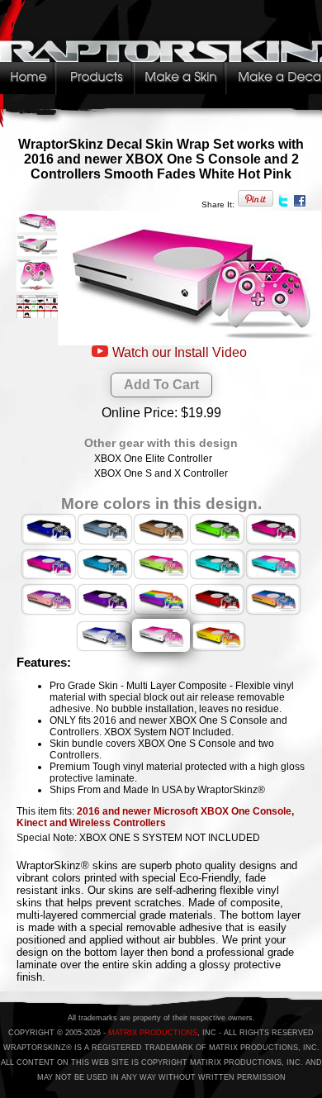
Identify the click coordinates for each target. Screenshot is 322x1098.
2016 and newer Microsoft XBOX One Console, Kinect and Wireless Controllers (155, 817)
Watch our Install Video (179, 352)
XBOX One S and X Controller (161, 473)
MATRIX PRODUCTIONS (152, 1033)
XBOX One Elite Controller (153, 458)
